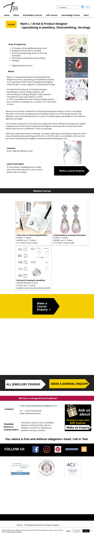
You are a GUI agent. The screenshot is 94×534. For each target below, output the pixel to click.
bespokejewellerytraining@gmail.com (41, 405)
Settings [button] (68, 531)
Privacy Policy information (14, 532)
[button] (76, 44)
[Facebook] (35, 449)
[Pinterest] (58, 449)
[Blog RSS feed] (84, 449)
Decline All (77, 531)
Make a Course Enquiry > (44, 306)
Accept (86, 531)
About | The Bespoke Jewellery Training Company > (38, 525)
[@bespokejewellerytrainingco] (47, 449)
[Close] (92, 531)
